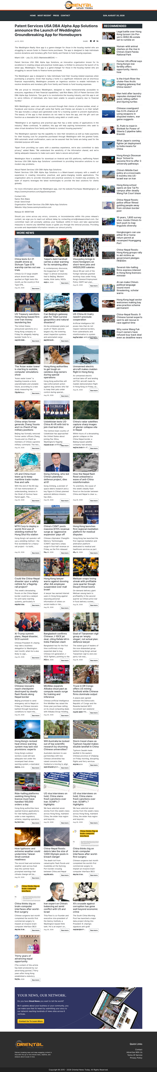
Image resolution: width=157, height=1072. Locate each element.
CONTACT (65, 15)
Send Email (25, 202)
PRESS (56, 15)
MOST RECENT (44, 15)
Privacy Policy (136, 1058)
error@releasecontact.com (82, 219)
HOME (33, 15)
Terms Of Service (134, 1055)
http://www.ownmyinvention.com (37, 207)
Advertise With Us (134, 1052)
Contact (138, 1049)
